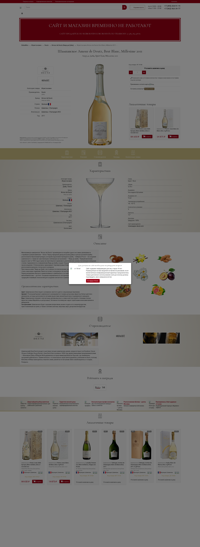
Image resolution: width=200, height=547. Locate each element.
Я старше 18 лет (92, 281)
